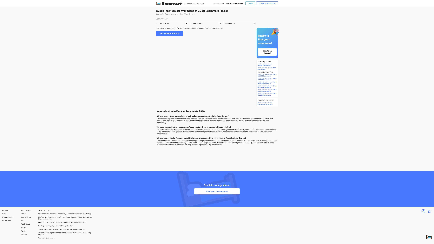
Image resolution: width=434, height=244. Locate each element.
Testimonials (218, 3)
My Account (6, 221)
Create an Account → (267, 3)
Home (4, 214)
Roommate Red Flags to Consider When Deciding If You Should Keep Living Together (64, 233)
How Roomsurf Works (234, 3)
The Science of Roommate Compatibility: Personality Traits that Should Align (65, 214)
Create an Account (267, 52)
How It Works (26, 217)
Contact (24, 234)
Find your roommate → (217, 191)
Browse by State (8, 217)
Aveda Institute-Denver (265, 64)
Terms (23, 231)
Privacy (23, 227)
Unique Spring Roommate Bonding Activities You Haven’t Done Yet (61, 229)
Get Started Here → (169, 33)
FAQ (22, 221)
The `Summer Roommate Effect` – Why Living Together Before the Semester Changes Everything (65, 218)
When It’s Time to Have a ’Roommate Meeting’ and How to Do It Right (62, 222)
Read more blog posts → (46, 238)
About (23, 214)
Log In (250, 3)
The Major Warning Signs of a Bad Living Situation (55, 226)
